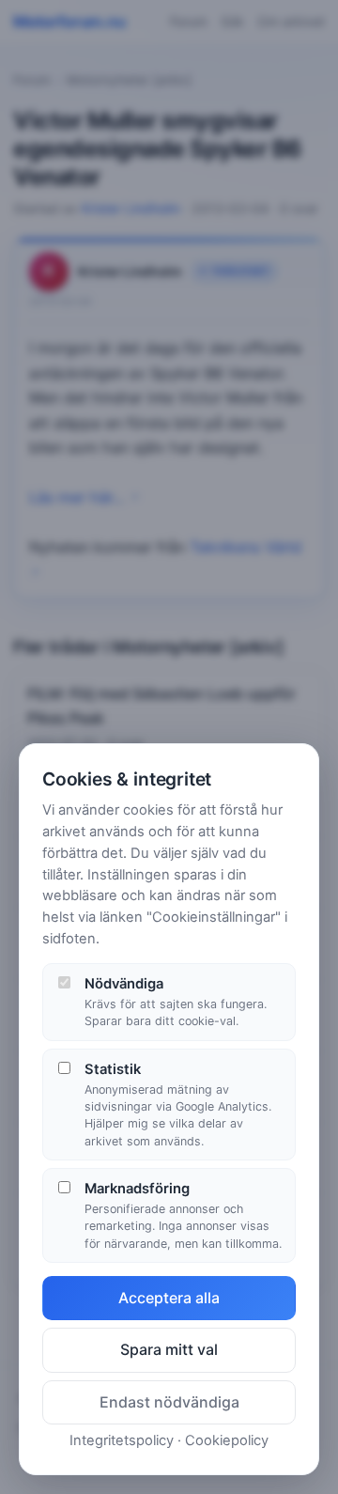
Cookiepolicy (227, 1440)
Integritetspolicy (121, 1440)
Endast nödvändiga (169, 1402)
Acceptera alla (169, 1297)
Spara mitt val (169, 1349)
